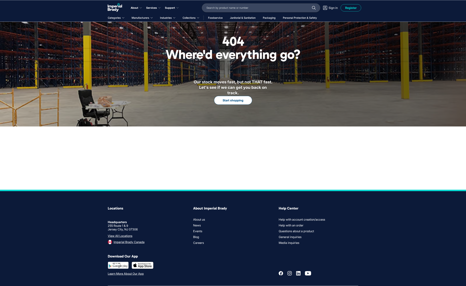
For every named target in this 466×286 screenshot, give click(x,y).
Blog (196, 237)
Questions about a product (296, 231)
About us (199, 219)
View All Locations (120, 236)
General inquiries (290, 237)
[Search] (314, 8)
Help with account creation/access (302, 219)
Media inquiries (289, 243)
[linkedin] (298, 273)
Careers (198, 243)
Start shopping (233, 100)
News (197, 225)
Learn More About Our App (126, 273)
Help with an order (291, 225)
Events (197, 231)
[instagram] (289, 273)
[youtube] (308, 273)
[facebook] (281, 273)
